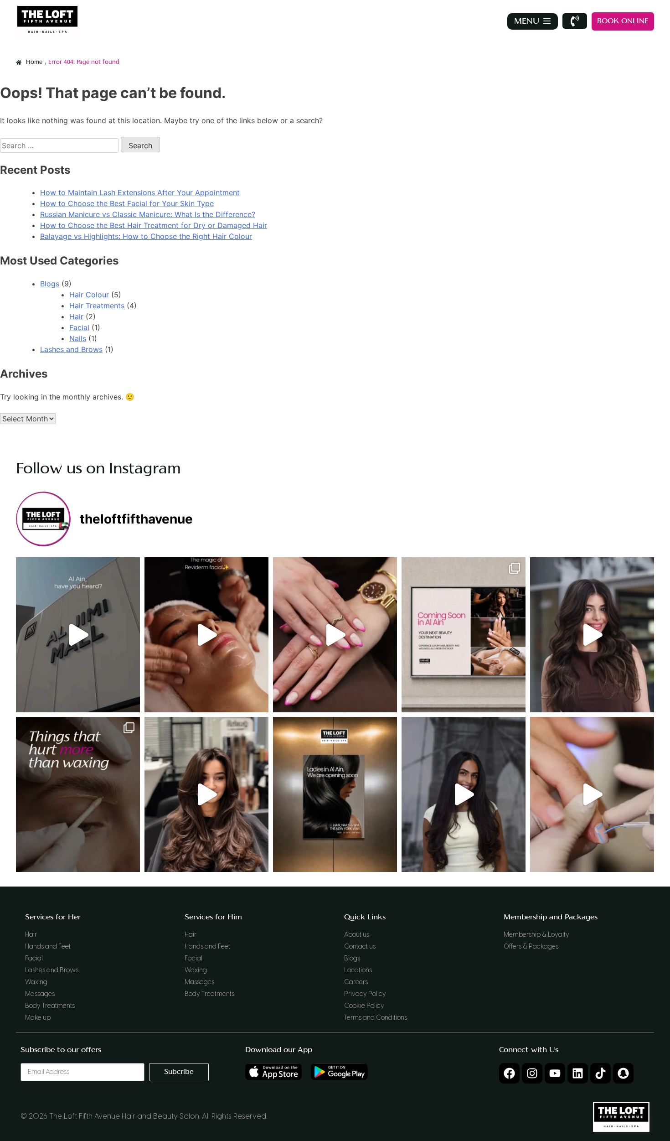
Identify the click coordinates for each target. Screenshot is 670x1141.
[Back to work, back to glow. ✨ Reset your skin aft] (206, 634)
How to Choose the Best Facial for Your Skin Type (127, 203)
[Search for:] (60, 145)
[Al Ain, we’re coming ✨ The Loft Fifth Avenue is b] (335, 794)
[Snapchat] (623, 1073)
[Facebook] (509, 1073)
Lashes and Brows (71, 349)
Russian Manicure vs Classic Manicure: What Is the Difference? (147, 214)
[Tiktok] (600, 1073)
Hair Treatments (96, 305)
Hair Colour (89, 294)
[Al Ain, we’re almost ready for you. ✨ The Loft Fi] (464, 634)
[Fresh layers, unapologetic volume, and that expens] (206, 794)
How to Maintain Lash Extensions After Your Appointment (140, 192)
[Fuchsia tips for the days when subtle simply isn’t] (335, 634)
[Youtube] (555, 1073)
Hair (76, 316)
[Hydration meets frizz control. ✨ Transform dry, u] (464, 794)
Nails (77, 338)
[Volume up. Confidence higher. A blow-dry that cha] (592, 634)
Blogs (49, 283)
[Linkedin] (577, 1073)
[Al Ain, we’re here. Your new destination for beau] (78, 634)
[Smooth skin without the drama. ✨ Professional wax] (78, 794)
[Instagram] (532, 1073)
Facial (79, 327)
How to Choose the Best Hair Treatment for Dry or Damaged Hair (153, 225)
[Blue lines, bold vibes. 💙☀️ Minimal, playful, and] (592, 794)
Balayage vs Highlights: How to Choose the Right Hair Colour (146, 236)
